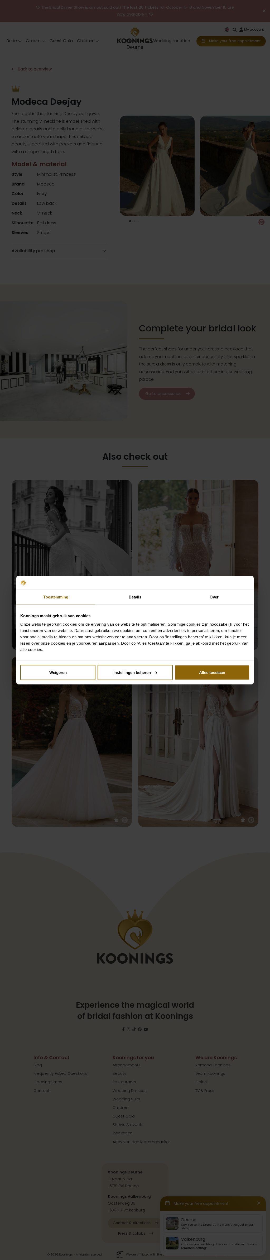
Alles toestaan (212, 672)
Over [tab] (214, 597)
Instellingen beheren (132, 672)
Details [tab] (135, 597)
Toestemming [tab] (55, 597)
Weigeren (58, 672)
